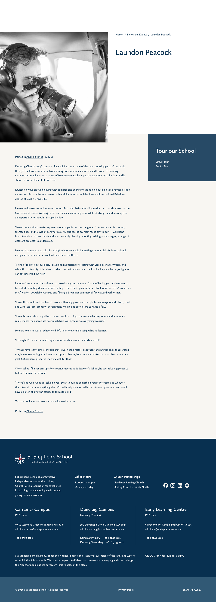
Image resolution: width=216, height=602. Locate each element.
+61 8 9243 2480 (154, 537)
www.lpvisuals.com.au (63, 401)
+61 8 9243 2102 (112, 537)
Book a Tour (162, 166)
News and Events (137, 34)
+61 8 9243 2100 (115, 542)
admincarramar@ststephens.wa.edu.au (37, 529)
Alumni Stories (34, 156)
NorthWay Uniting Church (129, 482)
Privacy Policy (126, 589)
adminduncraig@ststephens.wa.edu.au (102, 529)
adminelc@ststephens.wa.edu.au (163, 529)
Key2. (198, 589)
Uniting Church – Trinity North (131, 487)
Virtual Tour (162, 161)
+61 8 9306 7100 (24, 537)
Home (119, 34)
